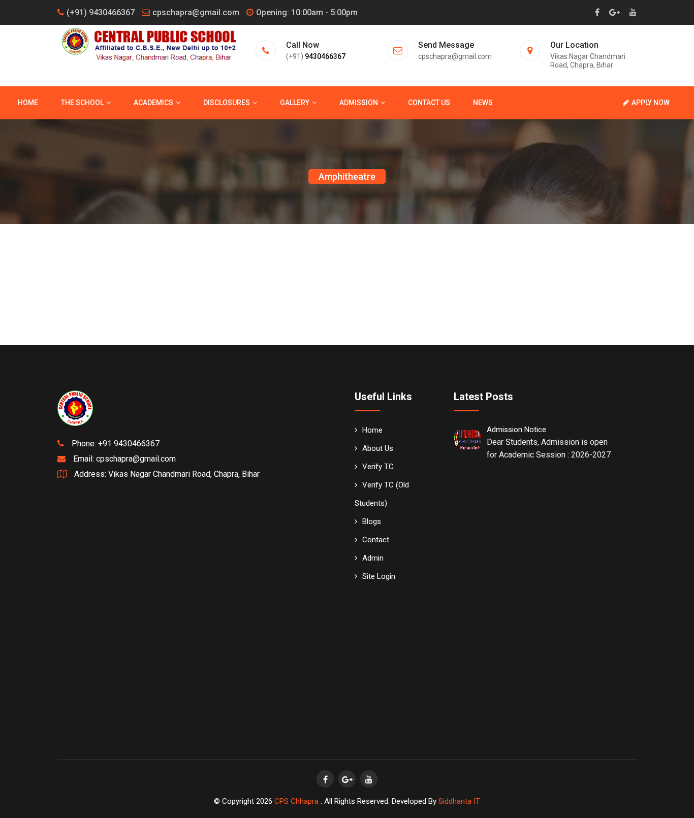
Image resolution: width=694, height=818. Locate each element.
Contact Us (429, 103)
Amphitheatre (347, 176)
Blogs (371, 521)
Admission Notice (516, 429)
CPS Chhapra (297, 801)
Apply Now (651, 103)
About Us (377, 448)
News (483, 103)
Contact (375, 539)
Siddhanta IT (459, 801)
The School (82, 103)
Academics (153, 103)
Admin (373, 558)
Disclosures (226, 103)
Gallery (294, 103)
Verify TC (378, 466)
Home (28, 103)
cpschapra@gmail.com (195, 12)
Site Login (378, 576)
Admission (358, 103)
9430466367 (325, 56)
